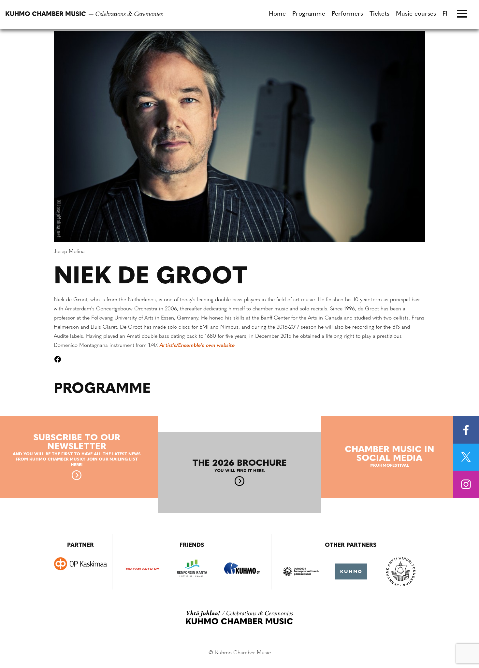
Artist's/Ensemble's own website (197, 345)
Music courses (416, 14)
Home (277, 14)
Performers (347, 14)
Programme (308, 14)
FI (445, 14)
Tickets (379, 14)
